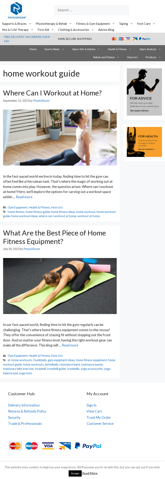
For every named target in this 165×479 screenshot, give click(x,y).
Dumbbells (40, 360)
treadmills (73, 368)
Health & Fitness (117, 49)
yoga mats (25, 373)
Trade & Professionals (25, 423)
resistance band (70, 364)
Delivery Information (24, 405)
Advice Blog (106, 29)
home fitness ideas (63, 212)
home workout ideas (24, 216)
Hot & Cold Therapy (15, 29)
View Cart (94, 411)
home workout (85, 212)
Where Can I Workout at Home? (52, 92)
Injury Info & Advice (83, 49)
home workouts (33, 364)
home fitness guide (38, 212)
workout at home (88, 216)
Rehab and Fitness (104, 57)
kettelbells (51, 364)
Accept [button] (75, 473)
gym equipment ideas (61, 360)
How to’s (132, 57)
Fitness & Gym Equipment (93, 23)
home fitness (16, 212)
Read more (24, 197)
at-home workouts (20, 360)
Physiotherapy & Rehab (51, 23)
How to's (57, 207)
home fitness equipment (91, 360)
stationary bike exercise (18, 368)
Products (151, 57)
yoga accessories (92, 368)
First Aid (43, 29)
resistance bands (92, 364)
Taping (123, 23)
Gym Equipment (18, 207)
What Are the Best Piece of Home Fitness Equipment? (54, 236)
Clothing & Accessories (73, 29)
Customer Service (100, 423)
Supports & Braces (14, 23)
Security (14, 417)
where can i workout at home (57, 216)
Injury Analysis (147, 49)
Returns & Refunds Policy (27, 411)
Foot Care (144, 23)
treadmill (40, 368)
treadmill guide (56, 368)
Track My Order (99, 417)
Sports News (52, 49)
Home (33, 49)
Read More (90, 473)
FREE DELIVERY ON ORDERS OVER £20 (27, 39)
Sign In (91, 405)
